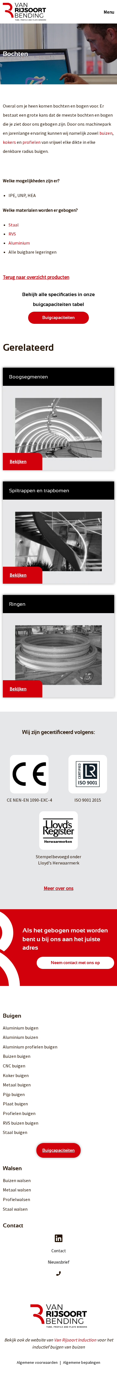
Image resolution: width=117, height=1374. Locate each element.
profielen (31, 142)
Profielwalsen (16, 1199)
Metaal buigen (17, 1085)
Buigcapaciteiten (58, 317)
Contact (58, 1250)
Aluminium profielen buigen (30, 1047)
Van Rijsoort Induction (75, 1340)
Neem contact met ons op (75, 962)
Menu (109, 12)
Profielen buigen (19, 1113)
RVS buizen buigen (20, 1123)
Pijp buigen (14, 1094)
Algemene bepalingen (81, 1362)
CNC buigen (14, 1066)
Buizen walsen (17, 1180)
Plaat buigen (15, 1104)
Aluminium (19, 243)
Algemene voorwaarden (37, 1362)
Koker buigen (16, 1075)
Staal (14, 225)
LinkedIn (58, 1238)
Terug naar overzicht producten (36, 277)
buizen (105, 133)
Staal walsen (15, 1209)
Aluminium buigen (20, 1028)
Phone (58, 1273)
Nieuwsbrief (59, 1262)
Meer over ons (59, 888)
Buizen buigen (16, 1056)
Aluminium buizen (20, 1037)
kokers (9, 142)
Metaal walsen (17, 1190)
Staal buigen (15, 1132)
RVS (12, 234)
